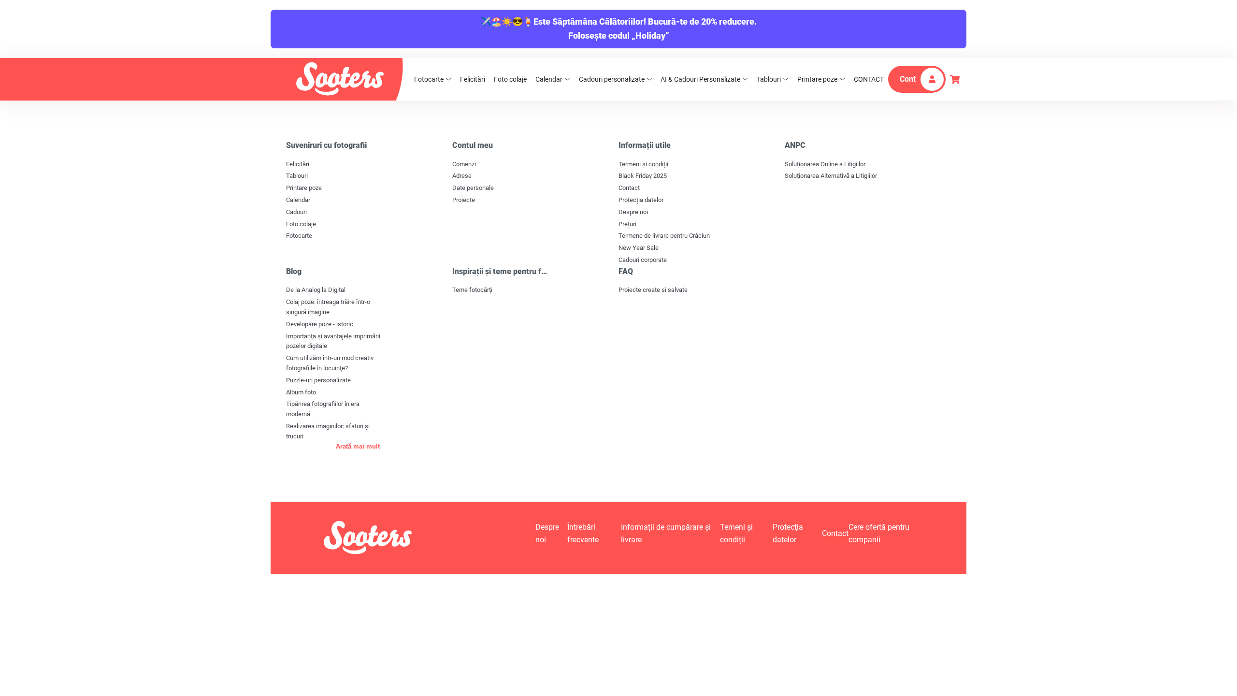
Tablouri (769, 79)
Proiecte (463, 199)
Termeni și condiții (643, 164)
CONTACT (869, 79)
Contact (629, 187)
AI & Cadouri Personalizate (700, 79)
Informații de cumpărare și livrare (666, 533)
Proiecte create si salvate (653, 289)
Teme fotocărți (472, 289)
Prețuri (627, 224)
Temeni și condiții (736, 533)
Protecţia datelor (788, 533)
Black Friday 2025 (642, 175)
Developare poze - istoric (319, 324)
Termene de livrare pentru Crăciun (664, 235)
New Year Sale (638, 247)
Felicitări (472, 79)
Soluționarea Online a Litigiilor (825, 164)
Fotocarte (429, 79)
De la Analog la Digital (315, 289)
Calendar (548, 79)
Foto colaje (510, 79)
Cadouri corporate (642, 259)
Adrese (462, 175)
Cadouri (296, 212)
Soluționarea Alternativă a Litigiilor (831, 175)
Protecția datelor (640, 199)
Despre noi (633, 212)
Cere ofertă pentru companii (879, 533)
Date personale (473, 187)
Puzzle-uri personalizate (318, 380)
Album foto (301, 392)
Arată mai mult (358, 446)
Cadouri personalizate (612, 79)
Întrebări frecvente (583, 533)
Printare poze (817, 79)
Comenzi (464, 164)
